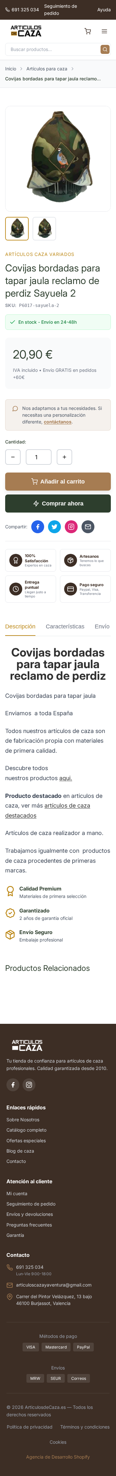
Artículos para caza (46, 68)
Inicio (10, 68)
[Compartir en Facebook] (37, 526)
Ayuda (104, 9)
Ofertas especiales (26, 1140)
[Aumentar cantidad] (64, 457)
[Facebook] (12, 1084)
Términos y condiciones (85, 1427)
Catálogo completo (26, 1130)
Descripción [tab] (20, 626)
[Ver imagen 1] (17, 228)
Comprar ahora (62, 503)
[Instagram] (29, 1084)
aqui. (65, 778)
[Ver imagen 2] (44, 228)
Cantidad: (15, 441)
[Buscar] (105, 49)
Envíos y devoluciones (29, 1214)
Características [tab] (65, 626)
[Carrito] (87, 31)
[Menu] (104, 31)
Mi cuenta (16, 1193)
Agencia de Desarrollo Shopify (58, 1457)
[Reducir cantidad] (13, 457)
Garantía (15, 1235)
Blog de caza (20, 1151)
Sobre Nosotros (22, 1119)
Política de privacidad (30, 1427)
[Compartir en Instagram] (71, 526)
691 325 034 (25, 9)
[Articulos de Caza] (26, 31)
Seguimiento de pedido (60, 9)
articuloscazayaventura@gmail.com (54, 1285)
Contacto (16, 1161)
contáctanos (58, 421)
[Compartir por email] (88, 526)
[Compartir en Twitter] (54, 526)
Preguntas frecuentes (29, 1224)
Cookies (58, 1442)
